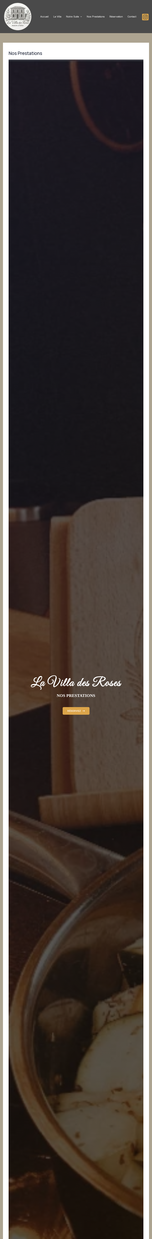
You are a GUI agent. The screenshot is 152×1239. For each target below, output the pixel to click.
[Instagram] (145, 17)
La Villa (57, 16)
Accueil (44, 16)
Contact (132, 16)
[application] (80, 16)
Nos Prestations (96, 16)
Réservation (116, 16)
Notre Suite (72, 16)
